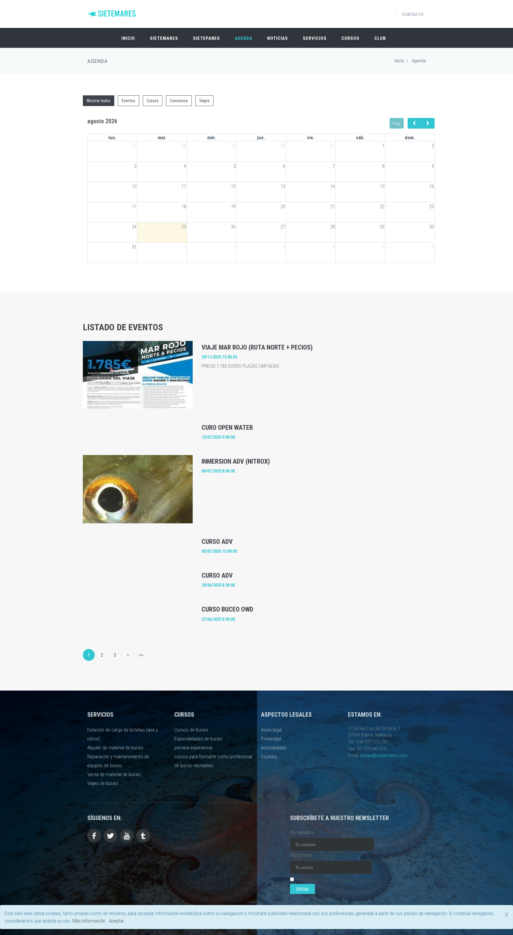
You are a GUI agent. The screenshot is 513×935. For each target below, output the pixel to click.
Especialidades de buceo (198, 739)
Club (380, 38)
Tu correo (301, 855)
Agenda (243, 38)
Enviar (302, 889)
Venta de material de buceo (114, 774)
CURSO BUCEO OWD (227, 609)
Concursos (179, 100)
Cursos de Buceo (191, 730)
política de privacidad (359, 880)
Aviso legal (271, 730)
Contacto (413, 14)
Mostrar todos (98, 100)
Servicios (315, 38)
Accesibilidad (273, 748)
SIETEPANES (206, 38)
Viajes (204, 100)
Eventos (128, 100)
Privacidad (271, 739)
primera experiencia (193, 748)
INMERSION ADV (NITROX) (236, 461)
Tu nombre (302, 832)
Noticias (277, 38)
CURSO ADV (217, 541)
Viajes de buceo (102, 783)
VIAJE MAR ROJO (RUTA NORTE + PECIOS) (257, 347)
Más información (88, 921)
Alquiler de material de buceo (115, 748)
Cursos (350, 38)
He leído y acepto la (338, 880)
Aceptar (116, 921)
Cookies (269, 756)
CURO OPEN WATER (227, 427)
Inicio (128, 38)
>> (141, 655)
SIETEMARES (164, 38)
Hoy (396, 123)
